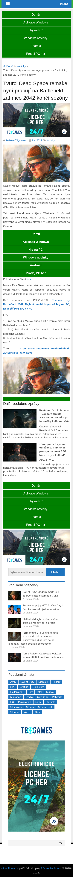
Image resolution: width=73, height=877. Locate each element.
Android (36, 45)
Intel (39, 691)
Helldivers (38, 686)
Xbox (37, 712)
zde (29, 279)
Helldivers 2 (17, 691)
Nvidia (29, 696)
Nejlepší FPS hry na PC (17, 308)
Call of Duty (27, 681)
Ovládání (42, 696)
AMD (13, 681)
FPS (12, 686)
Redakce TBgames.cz (16, 140)
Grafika (24, 686)
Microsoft (15, 696)
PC (12, 701)
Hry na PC (36, 30)
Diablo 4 (43, 681)
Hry (30, 691)
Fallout (56, 681)
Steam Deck (45, 706)
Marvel (50, 691)
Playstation (24, 701)
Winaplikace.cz (9, 868)
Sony (38, 701)
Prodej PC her (35, 53)
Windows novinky (35, 38)
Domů (36, 14)
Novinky (50, 140)
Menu (64, 3)
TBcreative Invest (51, 868)
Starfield (50, 701)
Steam (30, 706)
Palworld (57, 696)
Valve (27, 712)
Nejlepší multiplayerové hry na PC (47, 304)
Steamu (14, 712)
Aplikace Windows (35, 22)
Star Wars (16, 706)
